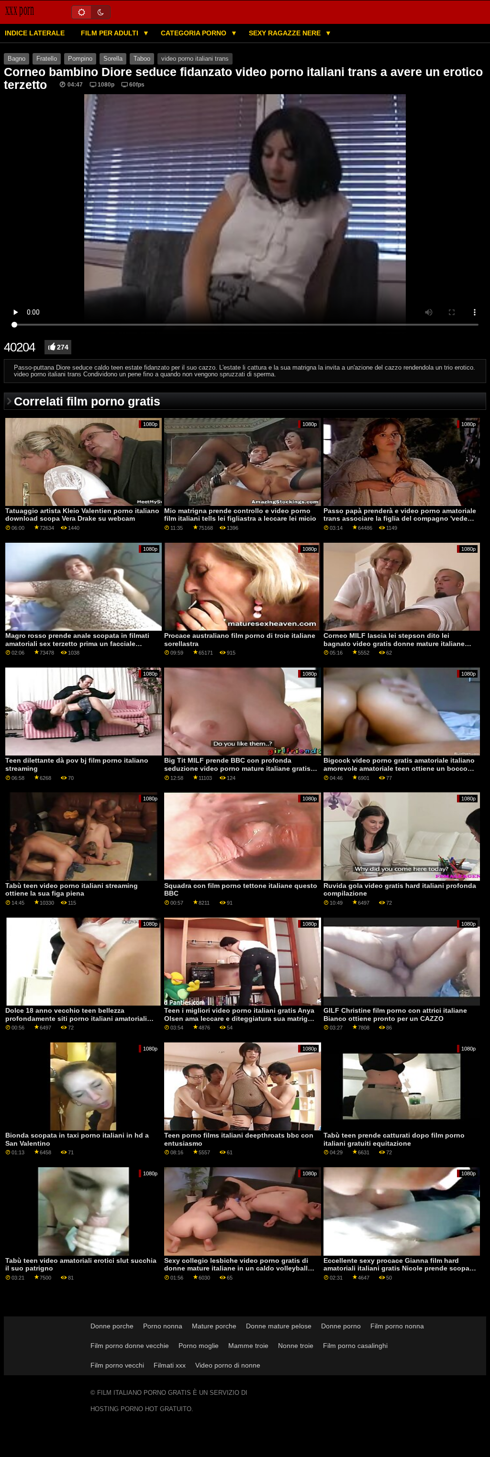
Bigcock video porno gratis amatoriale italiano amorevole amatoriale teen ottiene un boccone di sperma (399, 768)
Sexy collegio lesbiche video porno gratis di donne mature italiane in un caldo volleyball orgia (236, 1268)
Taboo (142, 58)
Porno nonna (162, 1326)
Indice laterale (35, 33)
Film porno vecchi (117, 1365)
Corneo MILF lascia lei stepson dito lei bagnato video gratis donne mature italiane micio (394, 643)
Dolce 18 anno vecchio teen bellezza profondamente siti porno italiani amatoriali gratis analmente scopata (76, 1018)
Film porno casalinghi (355, 1345)
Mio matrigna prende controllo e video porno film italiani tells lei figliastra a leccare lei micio (240, 515)
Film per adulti (110, 33)
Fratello (46, 58)
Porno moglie (198, 1345)
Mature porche (214, 1326)
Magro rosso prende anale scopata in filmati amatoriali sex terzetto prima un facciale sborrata (77, 643)
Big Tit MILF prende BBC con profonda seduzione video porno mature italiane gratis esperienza (237, 768)
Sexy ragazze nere (286, 33)
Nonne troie (295, 1345)
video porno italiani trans (195, 58)
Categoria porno (194, 33)
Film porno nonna (397, 1326)
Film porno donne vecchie (129, 1345)
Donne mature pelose (279, 1326)
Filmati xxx (170, 1365)
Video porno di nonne (227, 1365)
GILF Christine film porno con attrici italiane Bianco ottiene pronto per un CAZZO (395, 1014)
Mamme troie (248, 1345)
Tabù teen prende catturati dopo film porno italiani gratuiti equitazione (394, 1139)
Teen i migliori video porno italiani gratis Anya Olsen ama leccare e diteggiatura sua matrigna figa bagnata (240, 1018)
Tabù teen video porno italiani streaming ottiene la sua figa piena (71, 890)
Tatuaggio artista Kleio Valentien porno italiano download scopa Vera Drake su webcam (82, 515)
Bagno (16, 58)
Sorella (112, 58)
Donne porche (112, 1326)
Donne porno (341, 1326)
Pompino (80, 58)
